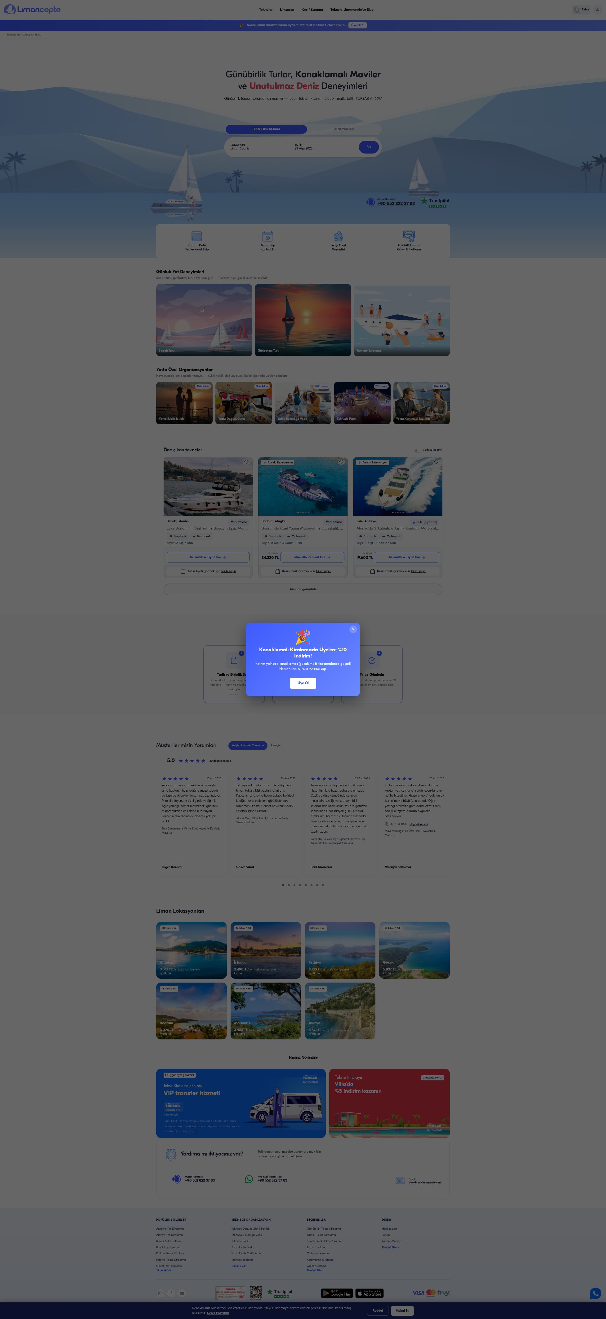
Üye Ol (303, 683)
